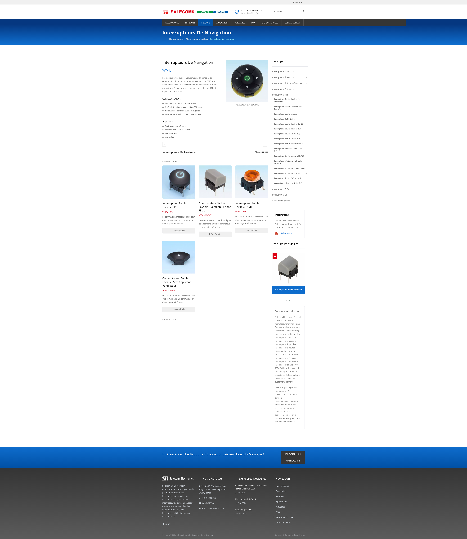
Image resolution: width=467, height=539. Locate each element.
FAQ (253, 23)
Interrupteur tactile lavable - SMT (247, 205)
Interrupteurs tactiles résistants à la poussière (288, 108)
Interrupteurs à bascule (283, 71)
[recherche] (303, 11)
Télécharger (286, 233)
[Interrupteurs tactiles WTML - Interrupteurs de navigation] (247, 81)
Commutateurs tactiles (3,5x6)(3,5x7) (288, 183)
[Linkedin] (169, 523)
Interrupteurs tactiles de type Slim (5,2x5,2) (290, 173)
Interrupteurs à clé (280, 189)
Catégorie (181, 39)
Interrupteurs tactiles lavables (285, 114)
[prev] (164, 144)
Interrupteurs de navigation (221, 39)
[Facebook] (163, 523)
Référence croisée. (269, 23)
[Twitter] (166, 523)
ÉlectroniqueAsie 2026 (245, 499)
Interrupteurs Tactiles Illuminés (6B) (287, 129)
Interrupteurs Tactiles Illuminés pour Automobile (287, 100)
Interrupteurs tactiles (197, 39)
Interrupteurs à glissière (283, 89)
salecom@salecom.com (252, 10)
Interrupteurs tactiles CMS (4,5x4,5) (287, 178)
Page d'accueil (172, 23)
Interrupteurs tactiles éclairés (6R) (287, 139)
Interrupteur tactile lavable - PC (174, 205)
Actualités (240, 23)
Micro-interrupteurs (281, 200)
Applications (222, 23)
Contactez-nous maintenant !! (292, 457)
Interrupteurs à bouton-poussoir (287, 83)
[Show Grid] (263, 152)
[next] (265, 144)
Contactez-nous (292, 23)
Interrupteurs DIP (280, 194)
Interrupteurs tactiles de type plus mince (289, 168)
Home (172, 39)
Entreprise (190, 23)
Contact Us (290, 421)
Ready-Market (299, 535)
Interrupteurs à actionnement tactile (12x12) (288, 150)
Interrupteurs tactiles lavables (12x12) (288, 144)
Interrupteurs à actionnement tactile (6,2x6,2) (288, 162)
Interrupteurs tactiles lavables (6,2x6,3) (289, 156)
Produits (205, 23)
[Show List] (266, 152)
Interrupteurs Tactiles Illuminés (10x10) (288, 124)
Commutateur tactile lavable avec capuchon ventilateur (177, 281)
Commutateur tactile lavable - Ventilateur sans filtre (215, 206)
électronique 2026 (243, 509)
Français (299, 2)
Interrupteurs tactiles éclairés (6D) (287, 134)
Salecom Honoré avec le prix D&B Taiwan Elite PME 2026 (251, 487)
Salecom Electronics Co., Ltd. (187, 535)
